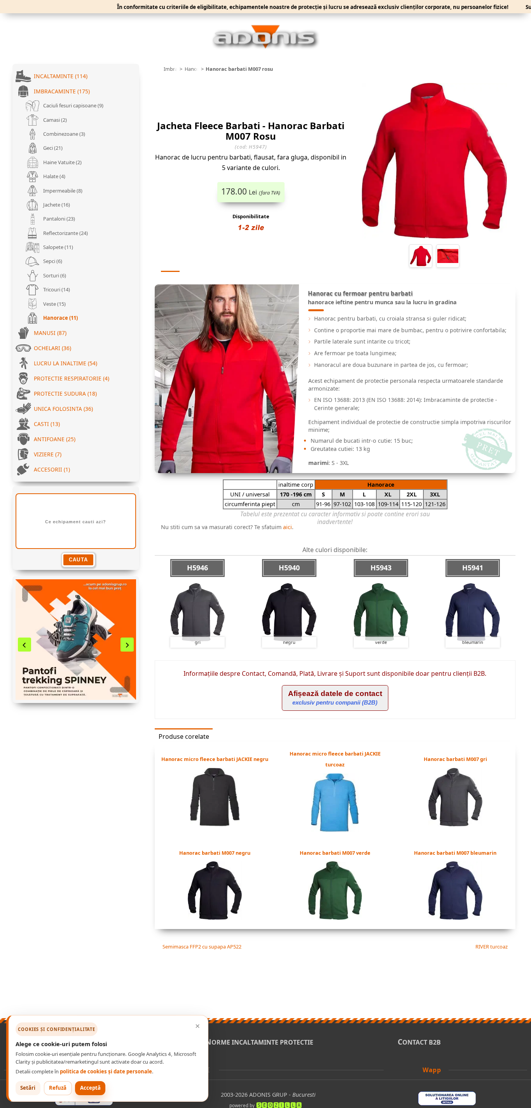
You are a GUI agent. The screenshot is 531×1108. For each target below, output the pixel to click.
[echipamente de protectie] (157, 69)
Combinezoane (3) (63, 133)
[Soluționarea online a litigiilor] (447, 1103)
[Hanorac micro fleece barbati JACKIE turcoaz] (335, 829)
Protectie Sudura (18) (65, 393)
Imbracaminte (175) (62, 91)
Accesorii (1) (52, 469)
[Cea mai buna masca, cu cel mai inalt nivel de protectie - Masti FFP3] (76, 639)
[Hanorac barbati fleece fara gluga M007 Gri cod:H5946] (197, 612)
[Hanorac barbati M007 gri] (455, 824)
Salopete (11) (57, 247)
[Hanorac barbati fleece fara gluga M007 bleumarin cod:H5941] (472, 612)
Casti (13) (47, 424)
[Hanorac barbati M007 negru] (215, 917)
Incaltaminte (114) (60, 76)
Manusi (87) (50, 333)
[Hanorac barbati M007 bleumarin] (455, 917)
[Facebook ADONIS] (395, 1069)
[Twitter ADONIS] (406, 1069)
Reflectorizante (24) (65, 233)
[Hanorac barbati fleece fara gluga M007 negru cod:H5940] (289, 612)
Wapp (432, 1070)
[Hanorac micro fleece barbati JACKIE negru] (215, 824)
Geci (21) (52, 147)
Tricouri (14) (56, 289)
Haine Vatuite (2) (62, 162)
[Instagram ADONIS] (416, 1069)
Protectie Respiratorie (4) (71, 378)
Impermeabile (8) (62, 190)
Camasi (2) (54, 119)
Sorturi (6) (54, 275)
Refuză (57, 1087)
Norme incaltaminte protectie (259, 1042)
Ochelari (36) (52, 348)
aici (287, 527)
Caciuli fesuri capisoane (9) (72, 105)
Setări (27, 1087)
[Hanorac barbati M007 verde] (335, 917)
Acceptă (90, 1087)
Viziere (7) (47, 454)
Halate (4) (53, 176)
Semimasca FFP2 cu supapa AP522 (201, 946)
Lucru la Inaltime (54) (65, 363)
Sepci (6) (52, 261)
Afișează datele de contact (335, 697)
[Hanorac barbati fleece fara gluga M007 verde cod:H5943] (381, 612)
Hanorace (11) (60, 317)
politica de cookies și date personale (106, 1071)
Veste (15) (54, 303)
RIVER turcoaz (492, 946)
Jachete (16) (56, 204)
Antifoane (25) (54, 439)
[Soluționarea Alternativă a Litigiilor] (84, 1103)
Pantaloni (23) (58, 218)
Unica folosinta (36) (63, 408)
